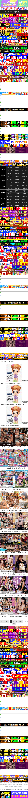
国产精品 (9, 167)
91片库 (9, 193)
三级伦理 (9, 173)
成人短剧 (24, 202)
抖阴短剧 (17, 205)
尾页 (14, 623)
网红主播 (17, 167)
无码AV (3, 192)
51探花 (24, 191)
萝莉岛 (24, 193)
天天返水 (24, 188)
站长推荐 (3, 180)
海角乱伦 (17, 199)
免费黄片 (24, 196)
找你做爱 (24, 179)
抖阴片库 (3, 198)
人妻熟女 (9, 176)
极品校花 (9, 205)
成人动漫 (24, 170)
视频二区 (3, 175)
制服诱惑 (24, 199)
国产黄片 (9, 196)
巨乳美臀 (24, 173)
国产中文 (9, 202)
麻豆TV (17, 191)
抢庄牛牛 (17, 185)
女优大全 (17, 193)
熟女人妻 (17, 196)
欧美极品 (17, 170)
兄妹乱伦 (17, 202)
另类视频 (24, 176)
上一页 (6, 621)
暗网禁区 (9, 199)
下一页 (20, 621)
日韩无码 (24, 205)
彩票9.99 (9, 188)
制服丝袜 (17, 176)
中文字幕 (17, 173)
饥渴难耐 (17, 179)
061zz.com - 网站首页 (13, 12)
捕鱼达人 (9, 185)
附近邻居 (9, 179)
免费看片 (3, 204)
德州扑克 (24, 185)
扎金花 (17, 188)
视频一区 (3, 169)
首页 (2, 621)
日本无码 (24, 167)
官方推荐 (3, 186)
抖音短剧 (9, 191)
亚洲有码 (9, 170)
